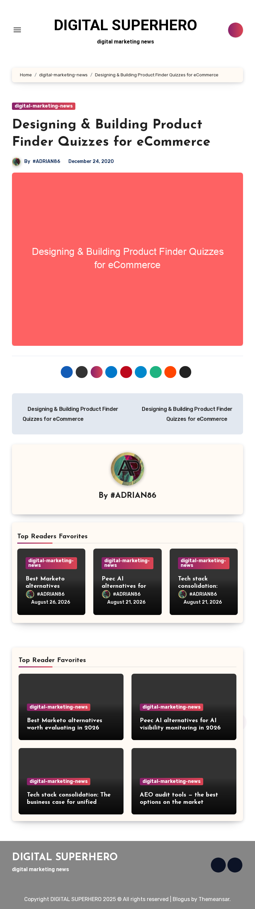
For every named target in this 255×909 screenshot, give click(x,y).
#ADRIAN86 (46, 161)
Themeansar (214, 899)
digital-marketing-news (44, 106)
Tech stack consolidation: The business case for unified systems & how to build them (69, 802)
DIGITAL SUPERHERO (125, 25)
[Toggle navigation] (17, 30)
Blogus (181, 899)
